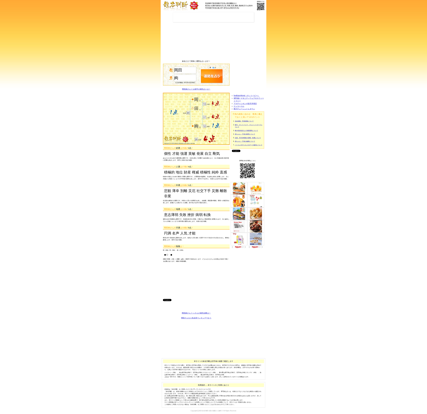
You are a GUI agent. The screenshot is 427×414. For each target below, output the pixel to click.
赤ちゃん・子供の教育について (245, 134)
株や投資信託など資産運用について (246, 130)
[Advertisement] (213, 17)
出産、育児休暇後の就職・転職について (248, 138)
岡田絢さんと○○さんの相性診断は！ (196, 313)
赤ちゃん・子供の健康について (245, 141)
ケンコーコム (239, 106)
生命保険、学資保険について (244, 121)
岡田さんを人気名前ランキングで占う (196, 318)
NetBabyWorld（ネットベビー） (246, 96)
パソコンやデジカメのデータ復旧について (248, 145)
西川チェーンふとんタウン (244, 109)
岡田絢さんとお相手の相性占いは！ (196, 89)
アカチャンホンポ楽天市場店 (245, 104)
